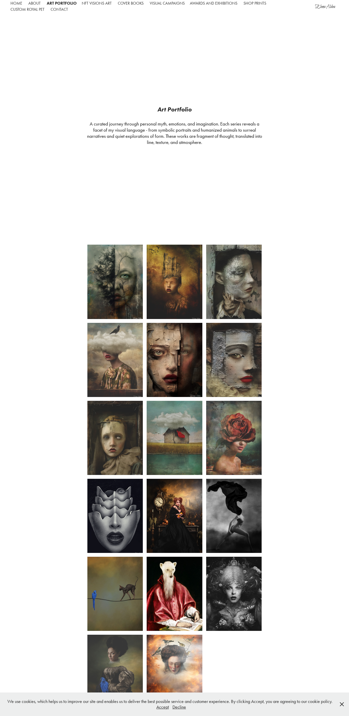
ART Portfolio (62, 3)
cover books (131, 3)
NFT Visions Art (97, 3)
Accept (162, 707)
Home (16, 3)
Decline (179, 707)
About (34, 3)
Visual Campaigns (167, 3)
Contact (59, 9)
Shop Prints (254, 3)
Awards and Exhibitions (213, 3)
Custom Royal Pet (27, 9)
